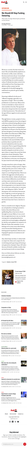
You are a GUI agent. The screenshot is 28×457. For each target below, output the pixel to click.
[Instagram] (10, 422)
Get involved (13, 414)
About (6, 414)
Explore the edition (20, 281)
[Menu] (26, 2)
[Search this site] (24, 2)
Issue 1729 (13, 262)
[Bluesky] (18, 422)
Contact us (20, 414)
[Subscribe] (24, 444)
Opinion (5, 8)
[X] (15, 422)
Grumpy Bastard (6, 23)
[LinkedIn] (12, 422)
